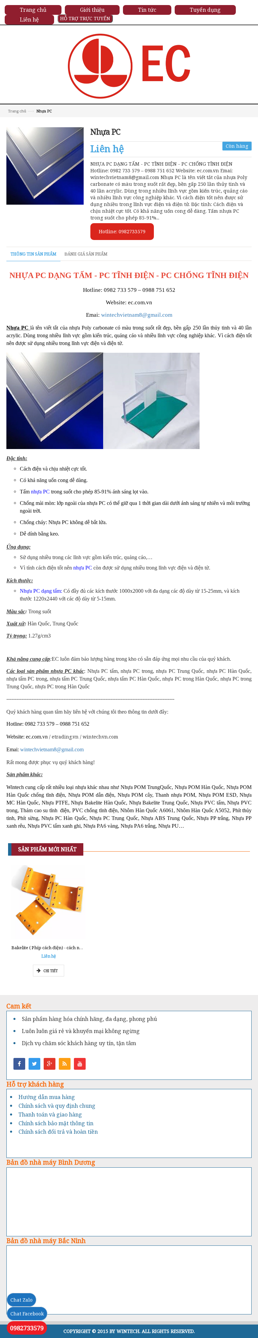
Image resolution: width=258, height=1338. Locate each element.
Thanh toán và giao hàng (50, 1114)
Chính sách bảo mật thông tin (55, 1123)
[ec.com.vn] (129, 65)
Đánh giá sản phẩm (86, 254)
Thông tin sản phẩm (33, 254)
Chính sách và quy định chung (56, 1105)
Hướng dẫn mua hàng (46, 1097)
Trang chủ (17, 110)
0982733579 (27, 1328)
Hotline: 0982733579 (122, 231)
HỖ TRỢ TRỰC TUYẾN (85, 18)
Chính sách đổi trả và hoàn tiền (58, 1131)
